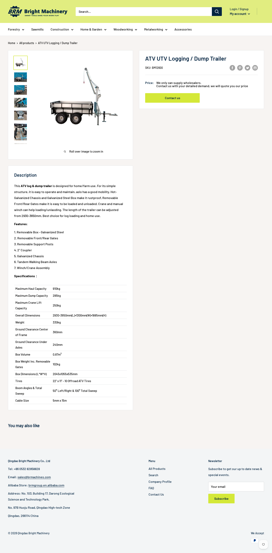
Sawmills (37, 29)
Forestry (14, 29)
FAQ (151, 488)
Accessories (183, 29)
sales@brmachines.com (34, 477)
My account (238, 14)
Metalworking (153, 29)
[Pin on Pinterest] (240, 67)
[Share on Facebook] (232, 67)
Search (153, 475)
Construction (60, 29)
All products (26, 43)
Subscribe (221, 498)
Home (11, 43)
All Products (157, 468)
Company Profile (160, 481)
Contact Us (156, 494)
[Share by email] (255, 67)
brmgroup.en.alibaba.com (46, 485)
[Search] (217, 11)
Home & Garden (91, 29)
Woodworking (123, 29)
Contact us (172, 98)
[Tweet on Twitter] (247, 67)
